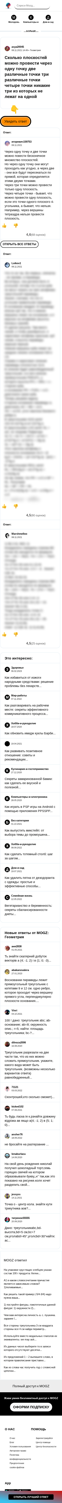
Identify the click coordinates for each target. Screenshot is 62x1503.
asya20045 (18, 46)
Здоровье (17, 667)
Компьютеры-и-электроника (29, 796)
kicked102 (17, 1106)
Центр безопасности (46, 1446)
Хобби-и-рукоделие (23, 723)
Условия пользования (20, 1446)
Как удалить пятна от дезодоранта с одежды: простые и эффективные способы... (29, 882)
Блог (12, 1442)
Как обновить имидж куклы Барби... (30, 733)
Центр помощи (43, 1442)
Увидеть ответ (15, 121)
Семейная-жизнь (21, 895)
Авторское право (18, 1451)
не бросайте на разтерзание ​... (27, 1144)
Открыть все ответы (19, 244)
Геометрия (35, 50)
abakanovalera (20, 970)
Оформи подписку (31, 1407)
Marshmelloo (19, 533)
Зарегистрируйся (44, 1438)
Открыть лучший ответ (31, 1497)
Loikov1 (16, 263)
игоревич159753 (22, 141)
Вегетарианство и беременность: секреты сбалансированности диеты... (28, 910)
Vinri (14, 1010)
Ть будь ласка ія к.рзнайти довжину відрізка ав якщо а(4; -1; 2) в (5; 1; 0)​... (30, 1121)
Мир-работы (19, 695)
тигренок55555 (21, 1217)
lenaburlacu (19, 1153)
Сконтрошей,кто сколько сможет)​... (30, 1097)
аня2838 (17, 946)
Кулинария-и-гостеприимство (30, 768)
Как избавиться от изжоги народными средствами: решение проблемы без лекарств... (29, 682)
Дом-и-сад (17, 867)
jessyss (16, 1194)
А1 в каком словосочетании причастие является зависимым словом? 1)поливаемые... (26, 1284)
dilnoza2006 (19, 1042)
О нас (12, 1438)
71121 (15, 1087)
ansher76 (17, 1134)
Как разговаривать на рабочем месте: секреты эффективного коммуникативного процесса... (27, 710)
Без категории (20, 820)
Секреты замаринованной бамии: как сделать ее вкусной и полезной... (29, 783)
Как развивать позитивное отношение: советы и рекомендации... (23, 755)
